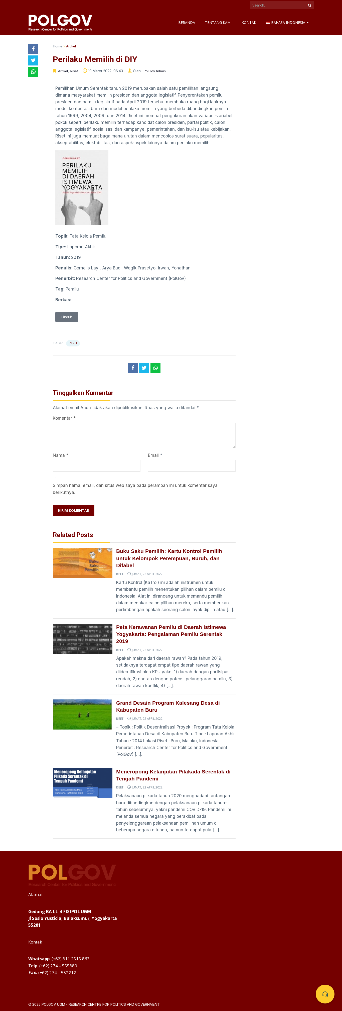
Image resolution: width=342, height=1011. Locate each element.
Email (153, 455)
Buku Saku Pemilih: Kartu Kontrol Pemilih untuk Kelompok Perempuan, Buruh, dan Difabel (169, 558)
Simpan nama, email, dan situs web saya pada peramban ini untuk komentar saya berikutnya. (135, 489)
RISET (73, 343)
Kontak (249, 22)
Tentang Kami (218, 22)
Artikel (71, 46)
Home (57, 46)
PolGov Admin (154, 71)
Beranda (186, 22)
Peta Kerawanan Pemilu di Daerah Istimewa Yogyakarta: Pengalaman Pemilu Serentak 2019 (171, 634)
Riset (74, 71)
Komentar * (64, 418)
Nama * (60, 455)
